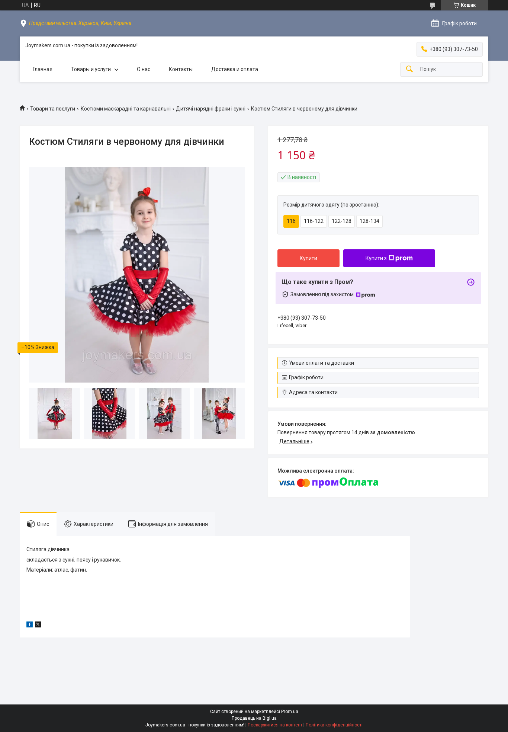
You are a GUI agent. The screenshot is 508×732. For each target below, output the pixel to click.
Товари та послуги (52, 109)
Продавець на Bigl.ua (254, 718)
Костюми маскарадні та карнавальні (126, 109)
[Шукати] (409, 69)
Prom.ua (289, 711)
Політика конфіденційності (334, 725)
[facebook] (29, 626)
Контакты (181, 69)
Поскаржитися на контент (275, 725)
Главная (42, 69)
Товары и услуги (91, 69)
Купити (308, 258)
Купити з (376, 258)
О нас (143, 69)
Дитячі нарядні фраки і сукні (210, 109)
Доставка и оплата (234, 69)
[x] (38, 626)
